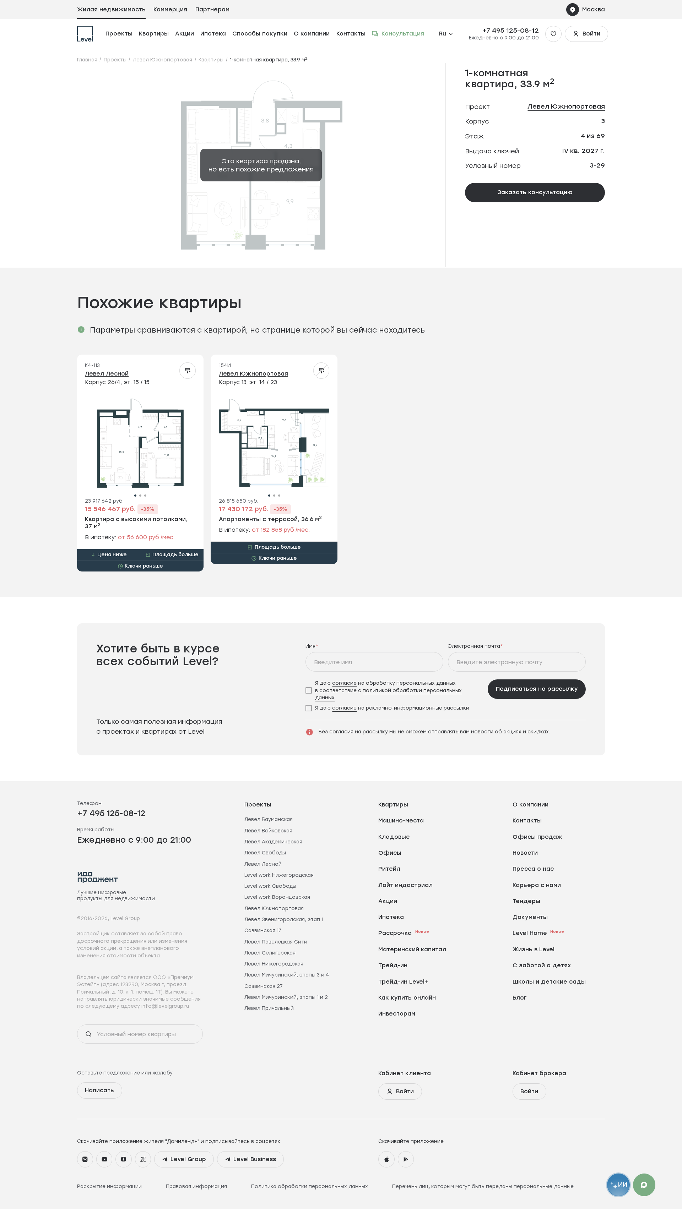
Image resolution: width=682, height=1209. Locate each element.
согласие (344, 683)
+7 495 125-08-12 (510, 30)
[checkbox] (394, 690)
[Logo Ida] (98, 877)
